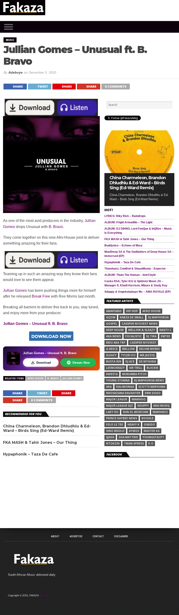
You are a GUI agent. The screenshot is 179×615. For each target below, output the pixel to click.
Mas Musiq (161, 406)
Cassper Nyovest (143, 343)
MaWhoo (139, 399)
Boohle (147, 418)
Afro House (36, 378)
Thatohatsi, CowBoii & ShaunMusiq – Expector (135, 268)
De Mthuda (147, 361)
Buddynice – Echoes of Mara (123, 245)
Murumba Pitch (134, 374)
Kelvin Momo (149, 349)
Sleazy (111, 355)
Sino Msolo (115, 431)
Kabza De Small (132, 317)
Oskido (149, 425)
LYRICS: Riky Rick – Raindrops (125, 216)
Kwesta (112, 374)
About (55, 536)
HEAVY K (133, 425)
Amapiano (114, 311)
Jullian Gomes (15, 290)
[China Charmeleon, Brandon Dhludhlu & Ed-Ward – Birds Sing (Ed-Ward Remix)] (139, 172)
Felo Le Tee (114, 425)
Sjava (110, 437)
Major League (116, 399)
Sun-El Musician (135, 412)
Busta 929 (113, 361)
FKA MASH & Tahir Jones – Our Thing (40, 442)
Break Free (41, 296)
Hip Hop (132, 311)
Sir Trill (135, 368)
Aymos (134, 431)
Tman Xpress (134, 443)
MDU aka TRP (115, 343)
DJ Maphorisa (158, 317)
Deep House (115, 330)
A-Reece (112, 349)
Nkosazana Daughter (123, 393)
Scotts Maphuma (151, 387)
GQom (110, 317)
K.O (150, 443)
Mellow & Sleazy (141, 330)
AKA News (113, 336)
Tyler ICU (128, 355)
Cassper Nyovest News (139, 324)
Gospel (111, 324)
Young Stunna (118, 380)
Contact (98, 536)
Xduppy (143, 406)
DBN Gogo (153, 393)
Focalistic (133, 336)
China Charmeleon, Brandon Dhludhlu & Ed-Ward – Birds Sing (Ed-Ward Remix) (47, 428)
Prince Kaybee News (121, 418)
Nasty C (165, 330)
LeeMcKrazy (115, 368)
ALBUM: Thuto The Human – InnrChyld (129, 275)
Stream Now (81, 362)
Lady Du (112, 412)
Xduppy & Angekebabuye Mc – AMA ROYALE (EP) (137, 291)
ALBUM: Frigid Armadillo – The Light (128, 222)
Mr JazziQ (147, 355)
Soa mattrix (128, 437)
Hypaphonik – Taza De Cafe (30, 454)
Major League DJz (119, 406)
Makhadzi (160, 412)
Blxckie (152, 368)
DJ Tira (151, 336)
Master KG (152, 431)
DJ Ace (129, 361)
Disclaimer (121, 536)
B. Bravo (56, 227)
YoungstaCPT (153, 437)
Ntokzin (113, 443)
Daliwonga (125, 387)
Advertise (76, 536)
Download (43, 362)
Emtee (165, 336)
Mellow (128, 349)
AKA (109, 387)
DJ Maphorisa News (149, 380)
